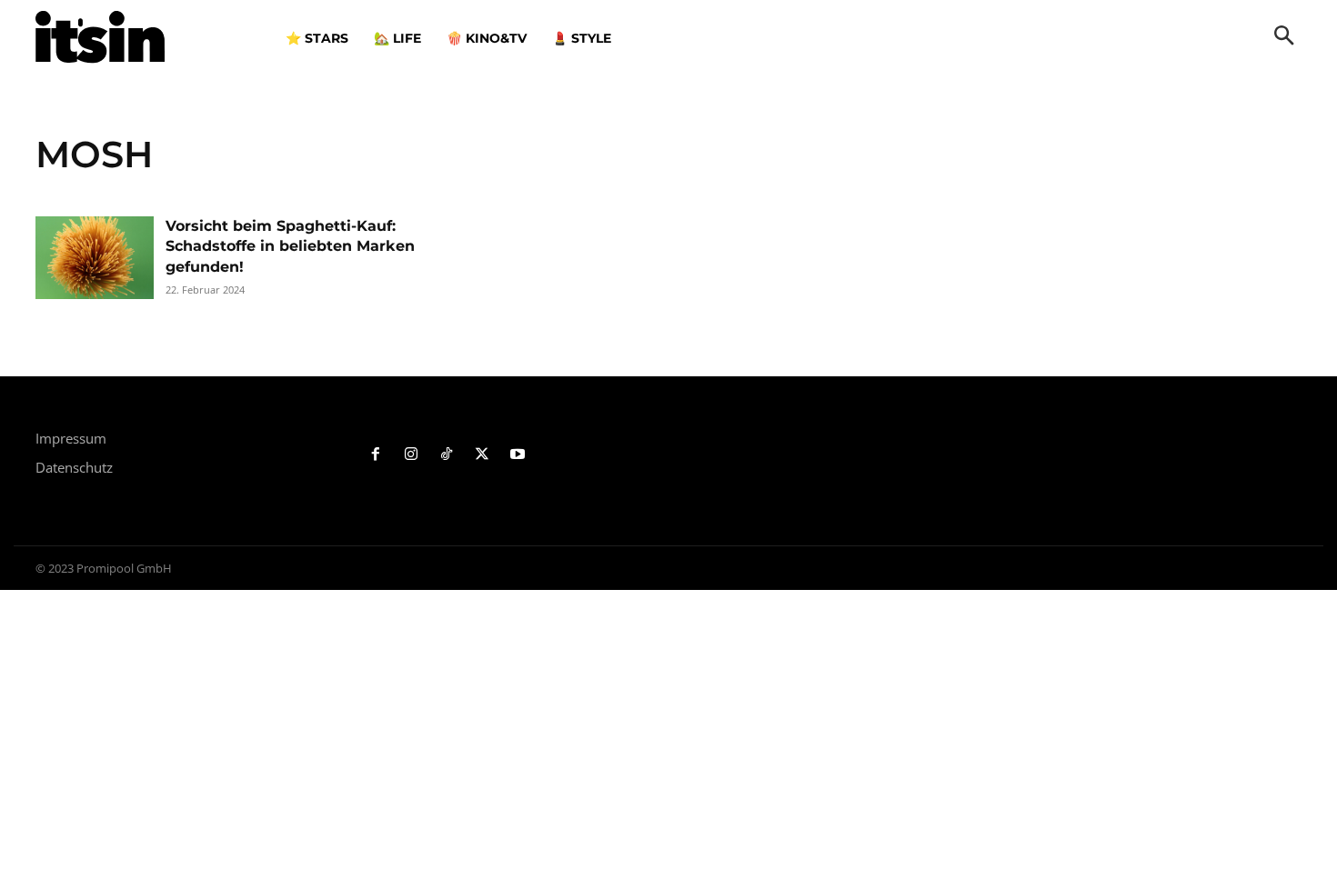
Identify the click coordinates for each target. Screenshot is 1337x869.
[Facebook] (376, 455)
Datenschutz (74, 467)
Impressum (70, 438)
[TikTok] (447, 455)
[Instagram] (411, 455)
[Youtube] (517, 455)
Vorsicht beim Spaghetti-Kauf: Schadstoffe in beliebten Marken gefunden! (290, 246)
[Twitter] (481, 455)
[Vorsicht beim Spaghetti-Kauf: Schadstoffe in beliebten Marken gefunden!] (94, 257)
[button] (1284, 37)
